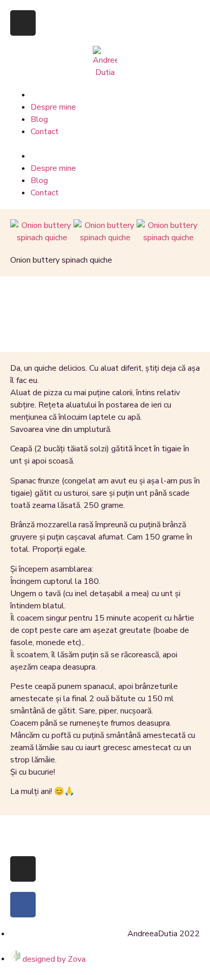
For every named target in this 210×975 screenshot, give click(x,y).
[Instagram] (23, 23)
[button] (105, 144)
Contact (45, 131)
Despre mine (53, 107)
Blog (39, 119)
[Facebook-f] (23, 904)
